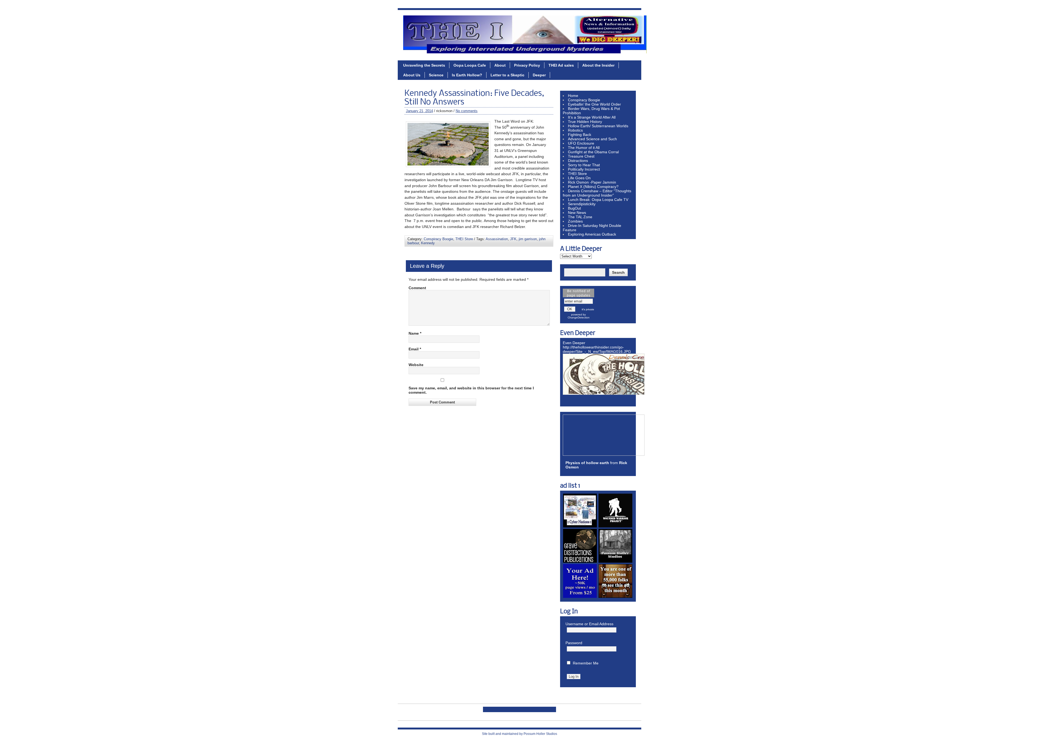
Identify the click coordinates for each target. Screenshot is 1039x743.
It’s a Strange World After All (592, 117)
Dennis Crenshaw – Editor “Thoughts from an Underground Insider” (597, 193)
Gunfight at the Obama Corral (593, 152)
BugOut (574, 208)
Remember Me (586, 663)
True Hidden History (585, 121)
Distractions (578, 160)
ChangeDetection (579, 317)
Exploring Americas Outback (592, 234)
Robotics (575, 130)
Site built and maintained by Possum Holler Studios (519, 733)
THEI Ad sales (561, 65)
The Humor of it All (584, 147)
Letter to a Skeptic (507, 75)
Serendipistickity (582, 204)
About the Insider (598, 65)
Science (436, 75)
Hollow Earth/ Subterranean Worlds (598, 126)
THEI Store (464, 239)
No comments (467, 111)
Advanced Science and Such (592, 139)
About (500, 65)
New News (577, 212)
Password (573, 643)
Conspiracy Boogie (438, 239)
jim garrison (528, 239)
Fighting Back (579, 134)
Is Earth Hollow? (467, 75)
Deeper (539, 75)
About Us (411, 75)
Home (573, 95)
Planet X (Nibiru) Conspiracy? (593, 186)
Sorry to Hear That (584, 165)
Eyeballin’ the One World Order (594, 104)
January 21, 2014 (419, 111)
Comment (417, 288)
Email (415, 349)
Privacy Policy (527, 65)
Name (415, 333)
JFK (513, 239)
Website (416, 365)
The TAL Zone (580, 217)
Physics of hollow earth (587, 463)
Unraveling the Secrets (424, 65)
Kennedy (428, 243)
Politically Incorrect (584, 169)
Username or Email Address (589, 624)
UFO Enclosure (581, 143)
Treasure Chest (581, 156)
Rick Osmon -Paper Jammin (592, 182)
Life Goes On (579, 178)
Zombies (575, 221)
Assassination (497, 239)
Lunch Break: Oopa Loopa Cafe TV (598, 199)
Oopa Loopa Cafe (469, 65)
